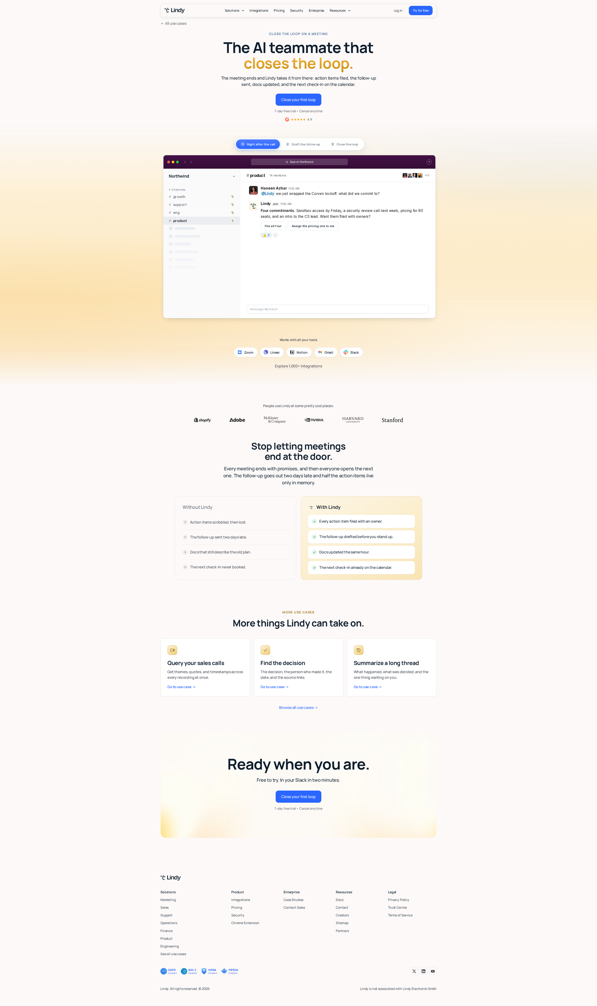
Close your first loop (298, 99)
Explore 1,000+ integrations (298, 366)
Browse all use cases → (298, 707)
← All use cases (174, 23)
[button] (234, 10)
